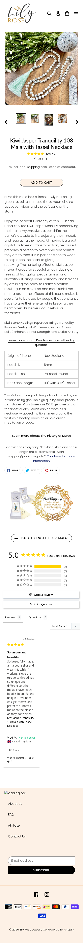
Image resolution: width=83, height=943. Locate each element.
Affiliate (14, 825)
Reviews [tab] (10, 617)
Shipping (33, 167)
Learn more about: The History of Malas (41, 435)
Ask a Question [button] (43, 604)
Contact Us (17, 836)
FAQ (11, 814)
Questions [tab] (35, 617)
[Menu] (76, 13)
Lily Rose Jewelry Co (33, 929)
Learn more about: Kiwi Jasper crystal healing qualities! (41, 342)
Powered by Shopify (61, 929)
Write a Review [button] (43, 595)
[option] (21, 118)
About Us (15, 803)
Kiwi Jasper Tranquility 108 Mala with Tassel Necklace (20, 721)
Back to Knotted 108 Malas (44, 538)
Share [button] (15, 750)
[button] (31, 758)
